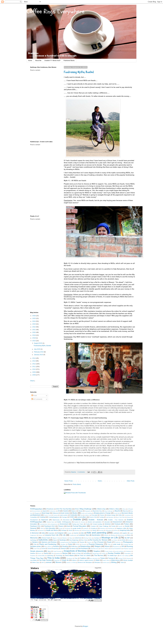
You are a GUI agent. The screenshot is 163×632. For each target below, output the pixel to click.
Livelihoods (73, 535)
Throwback (69, 558)
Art (59, 511)
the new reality (124, 555)
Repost (107, 546)
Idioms (116, 530)
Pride (109, 544)
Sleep (49, 551)
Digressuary (56, 519)
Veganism (56, 560)
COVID (71, 517)
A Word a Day (101, 509)
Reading (65, 546)
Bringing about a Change (102, 513)
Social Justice (109, 551)
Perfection (118, 542)
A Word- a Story (114, 509)
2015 (34, 341)
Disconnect (66, 519)
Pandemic (74, 542)
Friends (113, 526)
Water (98, 560)
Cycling (101, 517)
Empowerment (117, 522)
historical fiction (86, 530)
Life (64, 535)
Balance (73, 511)
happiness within (121, 528)
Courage (64, 517)
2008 (34, 375)
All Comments (37, 399)
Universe (128, 558)
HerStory (77, 530)
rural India (36, 548)
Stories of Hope (76, 553)
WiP (43, 562)
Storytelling (86, 553)
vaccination (33, 560)
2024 (34, 321)
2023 (34, 324)
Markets (106, 535)
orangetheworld (64, 542)
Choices (102, 515)
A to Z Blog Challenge (83, 509)
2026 (34, 316)
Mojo (70, 538)
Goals (60, 528)
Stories (65, 553)
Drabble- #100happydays (64, 522)
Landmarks (116, 533)
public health (117, 544)
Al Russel (130, 509)
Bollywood (56, 513)
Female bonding (97, 524)
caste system (64, 515)
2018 (34, 338)
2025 (34, 318)
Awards (65, 511)
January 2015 (38, 354)
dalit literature (109, 517)
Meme (129, 535)
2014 (34, 358)
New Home (84, 540)
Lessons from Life (51, 535)
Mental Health (46, 538)
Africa (124, 509)
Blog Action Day (97, 511)
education (107, 522)
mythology (33, 540)
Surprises (32, 555)
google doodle (77, 528)
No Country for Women (99, 540)
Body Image (46, 513)
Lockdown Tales (84, 535)
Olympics (35, 542)
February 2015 (39, 352)
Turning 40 (111, 558)
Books (75, 513)
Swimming (50, 555)
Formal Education (79, 526)
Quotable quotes (35, 546)
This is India (53, 558)
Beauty (81, 511)
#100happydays (36, 509)
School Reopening (53, 548)
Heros (70, 530)
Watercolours (115, 560)
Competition (33, 517)
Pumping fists (127, 544)
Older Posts (130, 481)
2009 (34, 372)
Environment (64, 524)
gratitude (85, 528)
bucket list (116, 513)
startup (58, 553)
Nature (55, 540)
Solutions (32, 553)
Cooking (42, 517)
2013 (34, 361)
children (87, 515)
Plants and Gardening (47, 544)
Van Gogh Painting (45, 560)
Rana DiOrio (47, 546)
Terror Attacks (69, 555)
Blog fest (117, 511)
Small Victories (57, 551)
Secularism (72, 548)
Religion (98, 546)
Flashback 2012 (49, 526)
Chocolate (94, 515)
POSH (77, 544)
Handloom (103, 528)
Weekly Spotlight (128, 560)
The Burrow (98, 555)
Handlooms (111, 528)
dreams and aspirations (95, 522)
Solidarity (128, 551)
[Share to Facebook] (99, 472)
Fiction (126, 524)
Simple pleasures (36, 551)
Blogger (85, 626)
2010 (34, 369)
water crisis (106, 560)
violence (74, 560)
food (68, 526)
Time (76, 558)
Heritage (63, 530)
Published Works (69, 60)
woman (49, 562)
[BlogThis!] (94, 472)
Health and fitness (52, 530)
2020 (34, 332)
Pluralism (62, 544)
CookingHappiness (53, 517)
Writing (113, 562)
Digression (44, 520)
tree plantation (94, 558)
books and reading (86, 513)
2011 (34, 366)
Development (34, 519)
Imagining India (125, 530)
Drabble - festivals (96, 520)
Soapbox (96, 551)
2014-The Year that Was (64, 509)
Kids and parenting (96, 532)
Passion (82, 542)
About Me (38, 60)
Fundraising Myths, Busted (79, 72)
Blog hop (125, 511)
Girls (42, 528)
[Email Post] (88, 472)
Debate (129, 517)
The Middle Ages (112, 555)
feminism (108, 524)
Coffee (120, 515)
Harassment (40, 530)
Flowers (60, 526)
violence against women (86, 560)
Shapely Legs (127, 548)
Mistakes (64, 538)
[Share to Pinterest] (101, 472)
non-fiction (123, 540)
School (43, 548)
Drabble (77, 519)
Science (63, 548)
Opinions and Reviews (49, 542)
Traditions (83, 558)
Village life (65, 560)
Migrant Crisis (56, 538)
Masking (113, 535)
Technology (59, 555)
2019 (34, 335)
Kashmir (76, 533)
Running (129, 546)
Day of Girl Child (120, 517)
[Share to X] (97, 472)
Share (32, 381)
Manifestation (96, 535)
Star (53, 553)
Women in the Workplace (85, 562)
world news (106, 562)
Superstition (127, 553)
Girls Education (50, 528)
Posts (35, 395)
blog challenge (108, 511)
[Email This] (92, 472)
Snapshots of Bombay (75, 551)
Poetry (70, 544)
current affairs (81, 517)
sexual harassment (116, 548)
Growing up (94, 528)
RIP (123, 546)
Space (40, 553)
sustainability (41, 555)
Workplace (97, 562)
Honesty (101, 530)
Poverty (84, 544)
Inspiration (51, 533)
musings (96, 538)
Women (58, 562)
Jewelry (69, 533)
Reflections (74, 546)
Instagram (60, 533)
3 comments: (81, 472)
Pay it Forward (98, 542)
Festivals (117, 524)
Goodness (67, 528)
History (94, 530)
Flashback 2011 (35, 526)
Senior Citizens (104, 548)
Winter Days (35, 562)
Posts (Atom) (77, 484)
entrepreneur (53, 524)
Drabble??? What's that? (52, 60)
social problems (119, 551)
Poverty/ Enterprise (96, 544)
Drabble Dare (50, 522)
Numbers (130, 540)
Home (30, 60)
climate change (111, 515)
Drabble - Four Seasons (116, 519)
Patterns (89, 542)
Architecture (52, 511)
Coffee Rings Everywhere (55, 11)
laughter (124, 533)
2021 (34, 329)
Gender (127, 526)
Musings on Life (110, 537)
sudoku (104, 553)
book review (65, 513)
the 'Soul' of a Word (83, 555)
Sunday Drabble (114, 553)
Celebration (74, 515)
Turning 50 (121, 558)
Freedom (93, 526)
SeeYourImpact (83, 548)
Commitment (127, 515)
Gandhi (120, 526)
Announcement (36, 511)
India (43, 533)
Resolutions (116, 546)
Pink (35, 544)
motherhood (77, 538)
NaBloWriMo (43, 540)
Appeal (45, 511)
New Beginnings (74, 540)
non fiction (114, 540)
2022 (34, 327)
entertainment (44, 524)
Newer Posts (68, 481)
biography (87, 511)
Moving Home (88, 538)
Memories (34, 538)
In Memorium (34, 533)
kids (82, 533)
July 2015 (37, 349)
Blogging (37, 513)
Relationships (85, 546)
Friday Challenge (103, 526)
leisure (40, 535)
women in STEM (70, 562)
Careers (55, 515)
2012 (34, 364)
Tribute (102, 558)
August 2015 (38, 343)
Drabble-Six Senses (79, 522)
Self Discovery (94, 548)
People (109, 542)
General (33, 528)
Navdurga (62, 540)
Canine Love (47, 515)
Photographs (128, 542)
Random (56, 546)
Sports (46, 553)
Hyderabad (109, 530)
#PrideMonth (50, 509)
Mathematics (121, 535)
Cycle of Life (93, 517)
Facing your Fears (77, 524)
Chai (81, 515)
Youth (122, 562)
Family (88, 524)
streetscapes (95, 553)
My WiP (127, 538)
